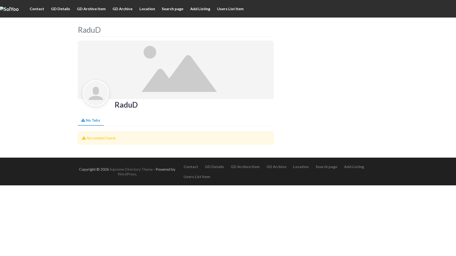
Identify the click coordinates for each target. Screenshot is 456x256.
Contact (37, 8)
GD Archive (123, 8)
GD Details (60, 8)
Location (147, 8)
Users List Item (230, 8)
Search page (172, 8)
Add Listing (200, 8)
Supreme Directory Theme (131, 169)
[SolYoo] (9, 8)
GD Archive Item (91, 8)
